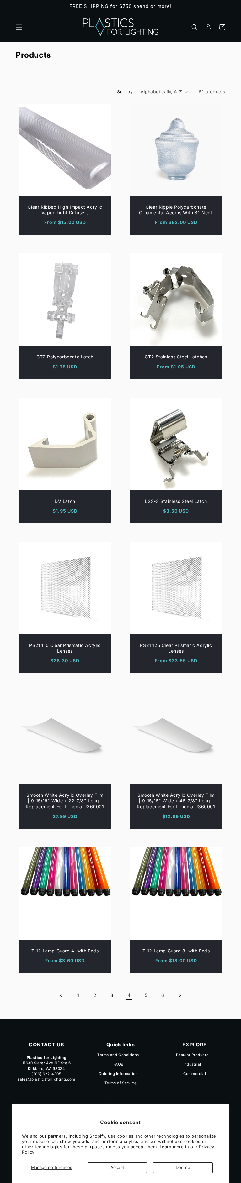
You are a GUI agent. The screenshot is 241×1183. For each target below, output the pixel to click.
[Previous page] (61, 995)
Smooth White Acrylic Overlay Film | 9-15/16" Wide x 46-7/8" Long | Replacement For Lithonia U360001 (176, 800)
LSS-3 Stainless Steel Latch (176, 501)
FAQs (118, 1064)
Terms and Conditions (118, 1055)
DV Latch (65, 501)
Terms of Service (120, 1083)
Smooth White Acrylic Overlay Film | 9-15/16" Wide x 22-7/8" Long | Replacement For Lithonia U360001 (65, 800)
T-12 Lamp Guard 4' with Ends (65, 950)
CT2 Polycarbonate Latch (65, 356)
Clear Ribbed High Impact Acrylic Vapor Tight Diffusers (65, 209)
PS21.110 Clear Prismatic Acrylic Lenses (64, 648)
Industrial (192, 1064)
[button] (19, 27)
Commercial (194, 1073)
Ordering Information (118, 1073)
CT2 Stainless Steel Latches (176, 356)
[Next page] (180, 995)
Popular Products (192, 1055)
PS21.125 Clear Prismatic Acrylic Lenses (176, 648)
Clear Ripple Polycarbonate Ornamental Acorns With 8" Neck (176, 209)
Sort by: (125, 91)
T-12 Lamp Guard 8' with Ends (176, 950)
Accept (117, 1167)
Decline (183, 1167)
